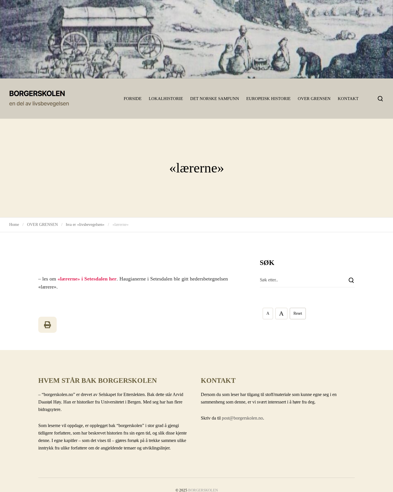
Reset (297, 313)
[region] (196, 39)
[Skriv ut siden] (47, 325)
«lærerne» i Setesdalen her (87, 279)
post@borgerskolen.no (242, 418)
